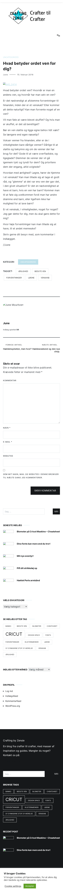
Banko (8, 626)
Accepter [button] (29, 886)
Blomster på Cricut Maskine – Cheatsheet (38, 531)
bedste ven (40, 271)
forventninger (14, 278)
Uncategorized (11, 57)
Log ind (9, 691)
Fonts (48, 635)
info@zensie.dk (12, 761)
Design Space (34, 635)
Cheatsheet (52, 626)
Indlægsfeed (11, 696)
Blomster (36, 626)
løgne (31, 278)
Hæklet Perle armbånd (28, 580)
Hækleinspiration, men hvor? (17, 347)
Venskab (45, 278)
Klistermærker (32, 642)
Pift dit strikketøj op (27, 568)
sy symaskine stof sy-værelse (19, 648)
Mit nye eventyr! (25, 556)
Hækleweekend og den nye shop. (46, 348)
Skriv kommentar (45, 490)
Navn (6, 428)
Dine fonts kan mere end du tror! (33, 543)
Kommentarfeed (13, 701)
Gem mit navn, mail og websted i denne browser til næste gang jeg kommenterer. (31, 476)
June (5, 74)
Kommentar (9, 380)
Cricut (14, 634)
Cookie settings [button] (13, 886)
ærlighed (23, 271)
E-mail (7, 442)
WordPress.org (12, 706)
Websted (8, 456)
